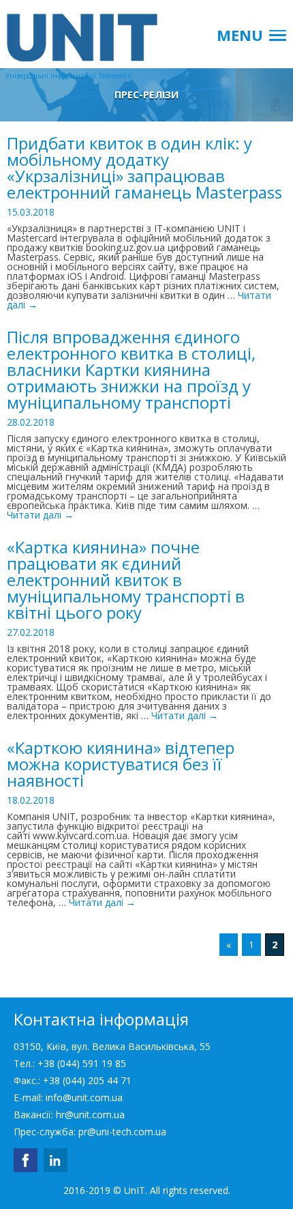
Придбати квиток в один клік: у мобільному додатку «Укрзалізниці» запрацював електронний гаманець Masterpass (144, 167)
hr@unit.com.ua (90, 1114)
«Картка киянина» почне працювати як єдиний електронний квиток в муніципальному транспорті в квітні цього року (126, 580)
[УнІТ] (68, 31)
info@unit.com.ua (84, 1097)
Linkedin (55, 1160)
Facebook (25, 1160)
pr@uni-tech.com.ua (122, 1131)
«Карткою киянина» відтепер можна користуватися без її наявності (120, 763)
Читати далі (40, 514)
